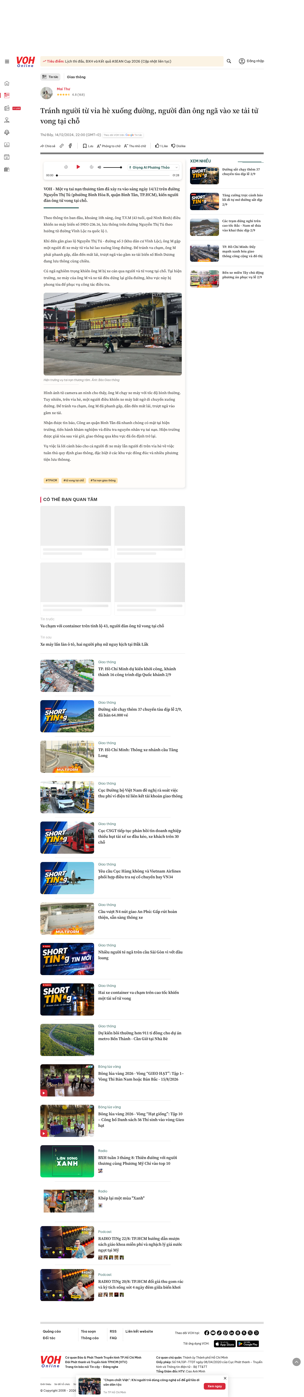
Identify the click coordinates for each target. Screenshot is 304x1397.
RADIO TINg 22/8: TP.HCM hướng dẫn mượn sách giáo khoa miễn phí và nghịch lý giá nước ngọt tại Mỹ (140, 1244)
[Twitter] (250, 1333)
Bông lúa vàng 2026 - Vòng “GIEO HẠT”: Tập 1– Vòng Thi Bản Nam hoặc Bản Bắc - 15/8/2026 (141, 1076)
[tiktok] (219, 1333)
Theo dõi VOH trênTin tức (123, 135)
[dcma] (244, 1333)
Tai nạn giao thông (104, 480)
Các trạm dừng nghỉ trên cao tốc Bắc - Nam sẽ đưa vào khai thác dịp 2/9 (241, 225)
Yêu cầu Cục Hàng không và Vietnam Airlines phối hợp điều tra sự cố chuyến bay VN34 (139, 874)
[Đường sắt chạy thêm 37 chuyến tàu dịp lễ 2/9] (204, 175)
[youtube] (213, 1333)
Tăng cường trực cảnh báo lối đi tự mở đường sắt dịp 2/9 (242, 200)
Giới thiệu (45, 1384)
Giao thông (76, 77)
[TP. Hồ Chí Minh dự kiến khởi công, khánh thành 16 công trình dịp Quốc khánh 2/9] (67, 676)
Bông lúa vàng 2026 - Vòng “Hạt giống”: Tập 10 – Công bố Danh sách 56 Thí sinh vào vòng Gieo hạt (141, 1119)
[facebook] (70, 146)
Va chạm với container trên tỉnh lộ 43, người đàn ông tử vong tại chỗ (102, 626)
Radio (102, 1151)
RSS (113, 1331)
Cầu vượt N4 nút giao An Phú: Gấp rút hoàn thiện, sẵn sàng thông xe (137, 914)
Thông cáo (90, 1338)
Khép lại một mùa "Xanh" (121, 1198)
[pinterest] (225, 1333)
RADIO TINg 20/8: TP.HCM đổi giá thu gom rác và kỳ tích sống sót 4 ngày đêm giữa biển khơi (140, 1284)
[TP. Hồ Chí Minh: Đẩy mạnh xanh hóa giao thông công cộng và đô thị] (204, 253)
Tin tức (53, 77)
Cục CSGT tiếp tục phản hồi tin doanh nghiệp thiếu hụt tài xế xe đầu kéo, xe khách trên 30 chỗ (139, 836)
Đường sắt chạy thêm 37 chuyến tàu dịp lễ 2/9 (241, 171)
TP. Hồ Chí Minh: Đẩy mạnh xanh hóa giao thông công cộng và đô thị (242, 251)
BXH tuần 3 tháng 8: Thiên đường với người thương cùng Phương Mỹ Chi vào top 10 (137, 1160)
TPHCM (52, 480)
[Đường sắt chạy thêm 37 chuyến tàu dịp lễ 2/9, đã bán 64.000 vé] (67, 716)
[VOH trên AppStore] (225, 1344)
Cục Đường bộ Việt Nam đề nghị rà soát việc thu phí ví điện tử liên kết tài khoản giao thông (140, 793)
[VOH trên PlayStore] (248, 1344)
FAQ (113, 1338)
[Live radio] (23, 108)
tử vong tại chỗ (75, 480)
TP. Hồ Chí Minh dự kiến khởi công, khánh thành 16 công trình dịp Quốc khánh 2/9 (137, 671)
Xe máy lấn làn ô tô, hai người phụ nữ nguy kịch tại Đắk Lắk (94, 644)
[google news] (237, 1333)
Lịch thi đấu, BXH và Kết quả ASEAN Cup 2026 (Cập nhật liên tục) (117, 61)
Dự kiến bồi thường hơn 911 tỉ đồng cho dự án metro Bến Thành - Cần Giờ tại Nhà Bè (139, 1036)
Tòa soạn (88, 1331)
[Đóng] (225, 1378)
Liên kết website (139, 1331)
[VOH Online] (51, 1362)
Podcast (105, 1232)
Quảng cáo (52, 1331)
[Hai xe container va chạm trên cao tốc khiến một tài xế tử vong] (67, 999)
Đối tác (49, 1338)
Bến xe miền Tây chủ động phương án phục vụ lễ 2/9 (243, 274)
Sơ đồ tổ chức (62, 1384)
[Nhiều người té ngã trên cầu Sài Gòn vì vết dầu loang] (67, 959)
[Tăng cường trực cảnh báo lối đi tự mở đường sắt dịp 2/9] (204, 201)
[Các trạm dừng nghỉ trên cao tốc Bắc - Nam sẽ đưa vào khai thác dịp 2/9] (204, 227)
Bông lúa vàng (109, 1066)
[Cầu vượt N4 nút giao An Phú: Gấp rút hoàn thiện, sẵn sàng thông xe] (67, 918)
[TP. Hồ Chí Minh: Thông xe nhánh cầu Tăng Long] (67, 757)
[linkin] (231, 1333)
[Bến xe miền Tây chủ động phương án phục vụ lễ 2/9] (204, 279)
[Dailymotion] (256, 1333)
